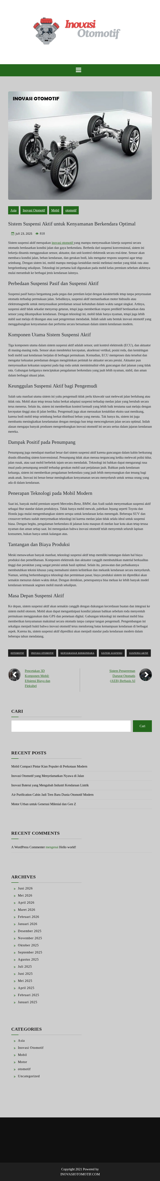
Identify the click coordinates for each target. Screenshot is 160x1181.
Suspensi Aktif (138, 653)
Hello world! (67, 847)
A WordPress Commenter (28, 847)
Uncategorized (29, 1076)
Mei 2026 (25, 895)
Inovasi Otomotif (34, 210)
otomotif (70, 210)
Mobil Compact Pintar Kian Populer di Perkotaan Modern (49, 766)
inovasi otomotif (63, 242)
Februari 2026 (28, 917)
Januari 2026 (27, 924)
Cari (17, 711)
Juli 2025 (25, 966)
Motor (22, 1062)
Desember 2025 (29, 931)
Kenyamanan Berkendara (77, 653)
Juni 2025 (25, 973)
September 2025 (30, 952)
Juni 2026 (25, 888)
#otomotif (17, 653)
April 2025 (26, 988)
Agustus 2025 (28, 959)
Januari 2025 (27, 1002)
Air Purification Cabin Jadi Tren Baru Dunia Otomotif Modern (52, 794)
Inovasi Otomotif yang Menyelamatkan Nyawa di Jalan (47, 776)
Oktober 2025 (28, 945)
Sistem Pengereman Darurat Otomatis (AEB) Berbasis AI (122, 676)
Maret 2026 (26, 909)
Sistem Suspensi (111, 653)
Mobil (55, 210)
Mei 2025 (25, 981)
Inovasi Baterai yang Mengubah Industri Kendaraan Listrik (50, 785)
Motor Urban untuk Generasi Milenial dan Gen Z (43, 804)
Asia (13, 210)
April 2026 (26, 902)
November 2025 (30, 938)
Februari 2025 (28, 995)
